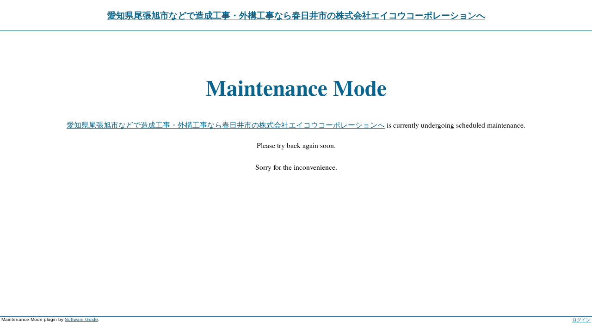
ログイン (581, 319)
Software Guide (81, 319)
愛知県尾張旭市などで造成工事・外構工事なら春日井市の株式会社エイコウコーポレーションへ (296, 15)
